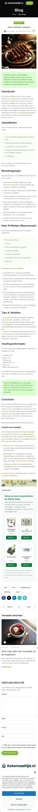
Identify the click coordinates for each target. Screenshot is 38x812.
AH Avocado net (11, 557)
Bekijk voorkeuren (19, 805)
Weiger (19, 799)
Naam (4, 718)
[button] (35, 772)
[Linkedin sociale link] (14, 598)
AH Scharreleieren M (26, 530)
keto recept (22, 14)
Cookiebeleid (11, 809)
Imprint (28, 809)
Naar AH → (11, 537)
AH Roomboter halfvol (26, 557)
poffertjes (7, 592)
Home (14, 14)
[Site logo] (14, 3)
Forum (29, 3)
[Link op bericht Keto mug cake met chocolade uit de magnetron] (19, 632)
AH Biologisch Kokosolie (11, 530)
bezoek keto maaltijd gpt (26, 461)
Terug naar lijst (19, 607)
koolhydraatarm (25, 587)
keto (13, 587)
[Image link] (19, 766)
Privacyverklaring (20, 809)
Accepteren (19, 793)
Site (3, 736)
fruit (5, 587)
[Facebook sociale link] (4, 598)
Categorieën (6, 490)
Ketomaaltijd (11, 31)
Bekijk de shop (8, 473)
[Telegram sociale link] (25, 598)
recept (18, 592)
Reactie (5, 694)
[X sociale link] (9, 598)
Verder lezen (6, 667)
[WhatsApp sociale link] (19, 598)
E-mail (4, 727)
